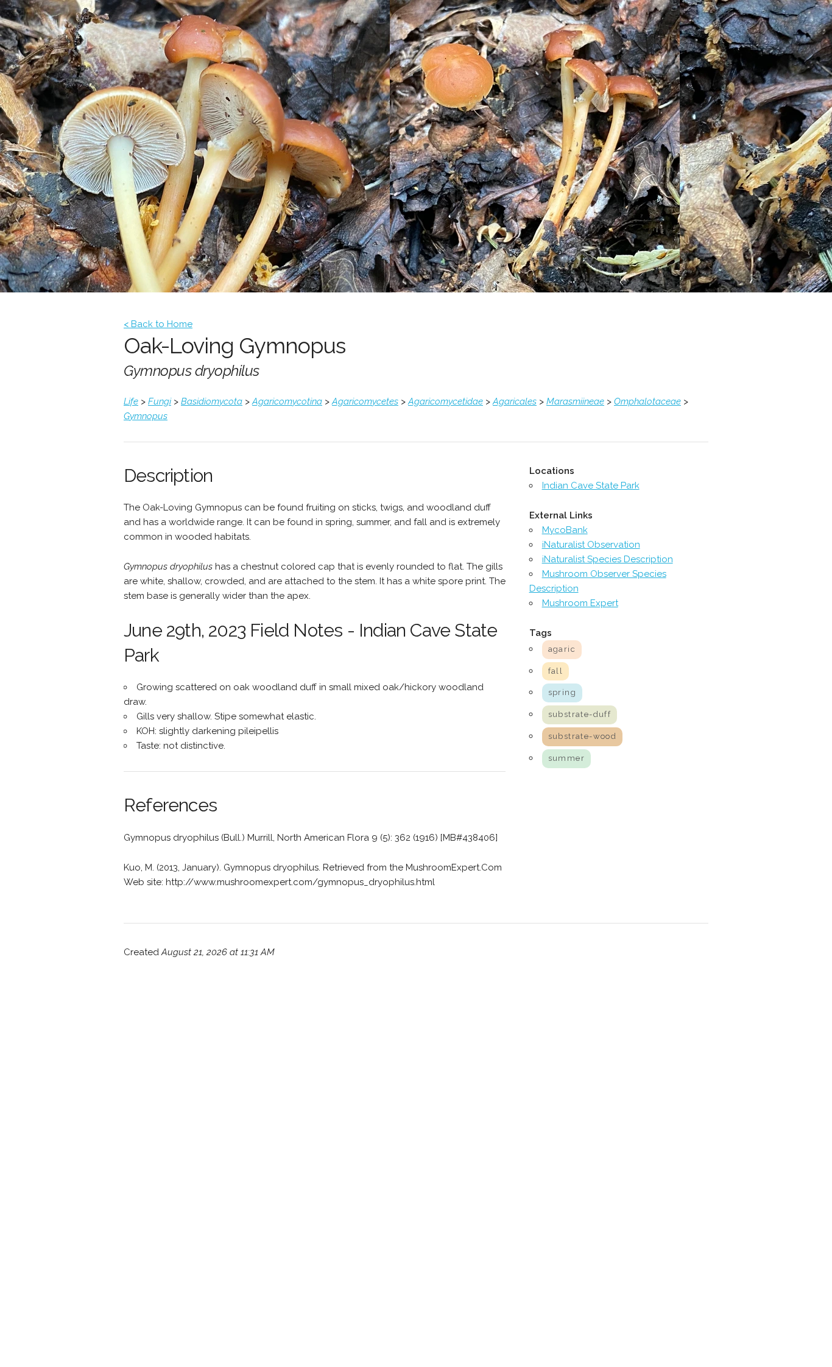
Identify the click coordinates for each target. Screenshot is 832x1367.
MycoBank (565, 530)
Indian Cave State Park (591, 485)
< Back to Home (158, 324)
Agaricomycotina (287, 401)
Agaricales (515, 401)
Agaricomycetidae (445, 401)
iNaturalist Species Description (607, 559)
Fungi (159, 401)
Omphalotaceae (647, 401)
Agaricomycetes (365, 401)
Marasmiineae (575, 401)
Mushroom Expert (580, 603)
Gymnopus (145, 416)
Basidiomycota (211, 401)
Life (131, 401)
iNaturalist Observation (591, 544)
